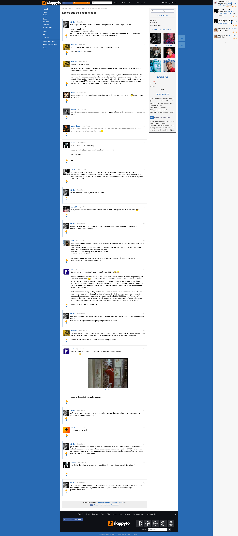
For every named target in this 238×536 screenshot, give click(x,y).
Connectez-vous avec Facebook (106, 505)
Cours (45, 19)
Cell (219, 28)
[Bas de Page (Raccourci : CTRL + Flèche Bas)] (181, 45)
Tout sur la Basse (81, 8)
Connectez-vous (117, 502)
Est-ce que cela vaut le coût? (98, 8)
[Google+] (163, 523)
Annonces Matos (49, 41)
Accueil (45, 9)
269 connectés (140, 3)
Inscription (86, 3)
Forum (45, 32)
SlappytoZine (47, 27)
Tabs (161, 117)
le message (233, 28)
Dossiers (46, 25)
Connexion (69, 3)
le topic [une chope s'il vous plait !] (226, 12)
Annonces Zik (151, 514)
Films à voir (134, 534)
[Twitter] (147, 523)
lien (78, 52)
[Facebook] (139, 523)
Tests (45, 15)
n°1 (106, 389)
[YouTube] (155, 523)
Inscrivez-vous (104, 502)
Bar (44, 34)
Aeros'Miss (222, 10)
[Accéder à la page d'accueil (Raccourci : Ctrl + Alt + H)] (52, 4)
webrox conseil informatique (123, 534)
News (45, 12)
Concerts (46, 37)
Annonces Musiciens (50, 44)
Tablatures (46, 22)
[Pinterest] (171, 523)
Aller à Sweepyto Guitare (169, 2)
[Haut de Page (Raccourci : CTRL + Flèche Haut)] (181, 38)
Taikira (220, 1)
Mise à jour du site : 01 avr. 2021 (107, 534)
